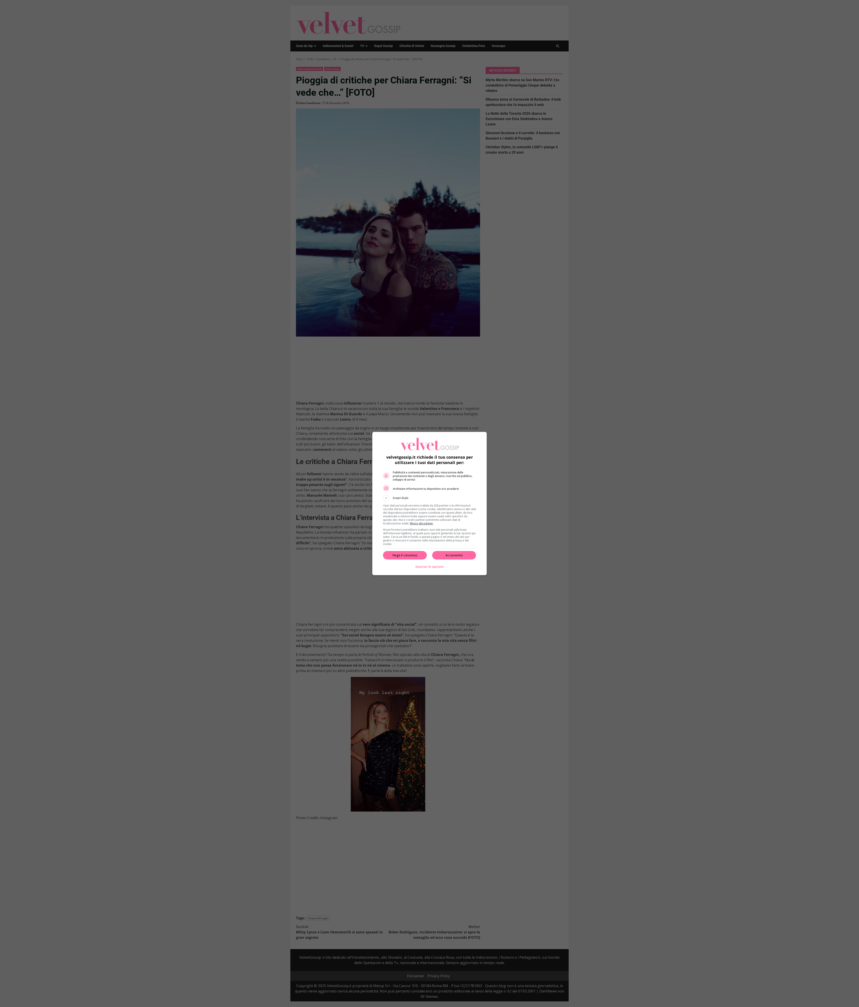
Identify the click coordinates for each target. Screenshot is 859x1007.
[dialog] (429, 503)
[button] (429, 498)
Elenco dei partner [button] (421, 523)
